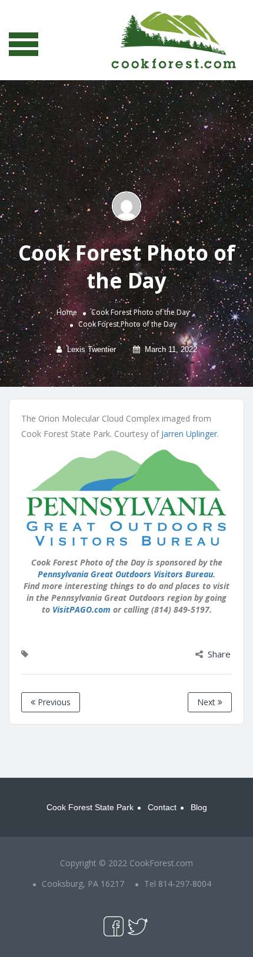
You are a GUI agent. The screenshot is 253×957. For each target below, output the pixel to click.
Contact (162, 807)
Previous (53, 702)
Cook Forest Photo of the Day (140, 312)
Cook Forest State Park (90, 807)
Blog (199, 807)
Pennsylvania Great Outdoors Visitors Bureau (125, 574)
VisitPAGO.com (81, 609)
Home (66, 312)
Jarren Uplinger (189, 433)
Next (207, 702)
